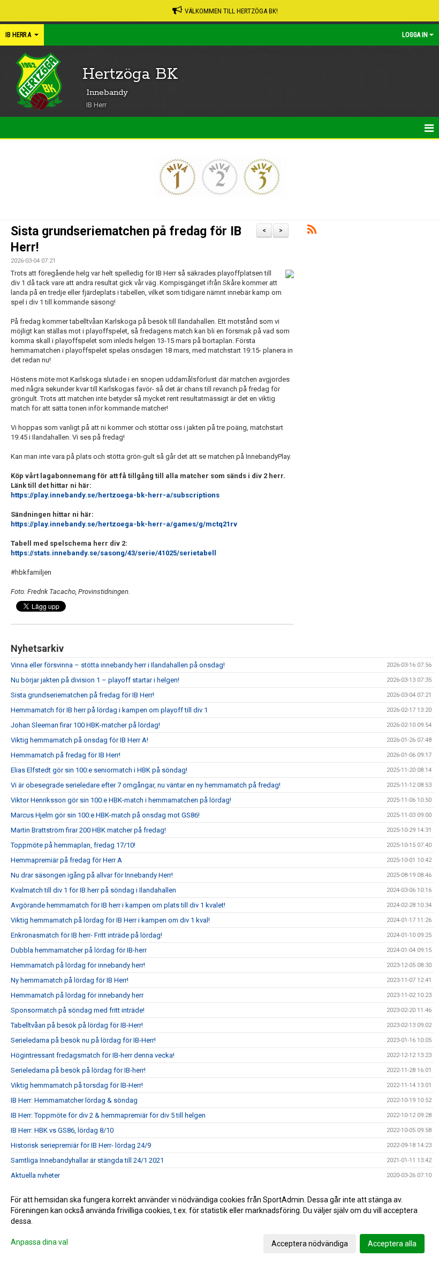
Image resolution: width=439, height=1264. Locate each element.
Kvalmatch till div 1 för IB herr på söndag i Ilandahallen (93, 890)
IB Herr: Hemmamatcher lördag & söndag (74, 1100)
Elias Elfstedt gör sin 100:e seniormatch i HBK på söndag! (99, 770)
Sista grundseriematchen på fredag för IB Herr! (82, 695)
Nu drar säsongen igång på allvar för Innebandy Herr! (92, 875)
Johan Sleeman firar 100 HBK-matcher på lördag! (85, 725)
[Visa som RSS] (311, 231)
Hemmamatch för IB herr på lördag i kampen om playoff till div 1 (109, 710)
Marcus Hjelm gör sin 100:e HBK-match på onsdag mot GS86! (105, 815)
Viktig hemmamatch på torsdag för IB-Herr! (77, 1085)
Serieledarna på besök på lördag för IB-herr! (78, 1070)
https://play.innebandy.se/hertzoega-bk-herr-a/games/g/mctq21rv (124, 524)
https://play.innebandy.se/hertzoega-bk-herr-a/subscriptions (115, 495)
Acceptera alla (392, 1243)
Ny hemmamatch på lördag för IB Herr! (69, 980)
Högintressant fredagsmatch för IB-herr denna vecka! (93, 1055)
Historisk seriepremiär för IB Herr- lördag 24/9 (81, 1145)
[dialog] (219, 1221)
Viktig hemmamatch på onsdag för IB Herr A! (79, 740)
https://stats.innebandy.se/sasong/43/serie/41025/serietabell (113, 553)
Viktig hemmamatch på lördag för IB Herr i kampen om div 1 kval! (110, 920)
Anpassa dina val (39, 1242)
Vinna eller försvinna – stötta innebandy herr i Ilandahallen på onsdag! (118, 665)
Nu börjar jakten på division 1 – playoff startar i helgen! (95, 680)
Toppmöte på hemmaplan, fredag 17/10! (73, 845)
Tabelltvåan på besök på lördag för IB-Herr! (77, 1025)
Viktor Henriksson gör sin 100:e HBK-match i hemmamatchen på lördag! (121, 800)
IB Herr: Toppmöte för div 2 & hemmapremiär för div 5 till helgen (108, 1115)
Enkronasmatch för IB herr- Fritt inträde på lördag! (86, 935)
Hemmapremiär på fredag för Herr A (66, 860)
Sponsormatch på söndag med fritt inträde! (78, 1010)
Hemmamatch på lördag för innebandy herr (77, 995)
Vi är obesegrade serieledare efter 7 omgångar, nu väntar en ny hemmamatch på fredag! (146, 785)
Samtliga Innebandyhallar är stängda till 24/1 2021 (87, 1160)
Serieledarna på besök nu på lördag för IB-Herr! (83, 1040)
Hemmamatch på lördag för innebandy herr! (78, 965)
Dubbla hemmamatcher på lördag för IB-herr (79, 950)
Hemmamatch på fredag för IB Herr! (65, 755)
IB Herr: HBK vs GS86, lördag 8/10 (62, 1130)
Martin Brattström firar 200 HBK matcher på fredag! (88, 830)
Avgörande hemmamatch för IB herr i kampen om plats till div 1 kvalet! (118, 905)
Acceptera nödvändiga (309, 1243)
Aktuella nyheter (35, 1175)
